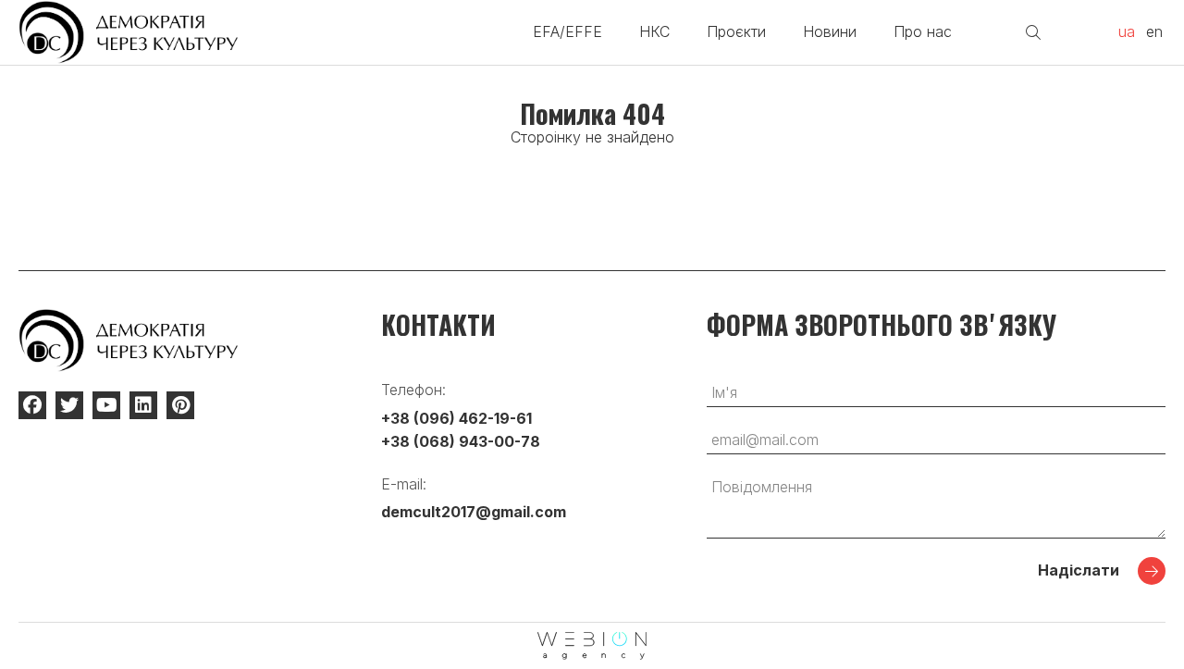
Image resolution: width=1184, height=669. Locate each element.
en (1154, 31)
